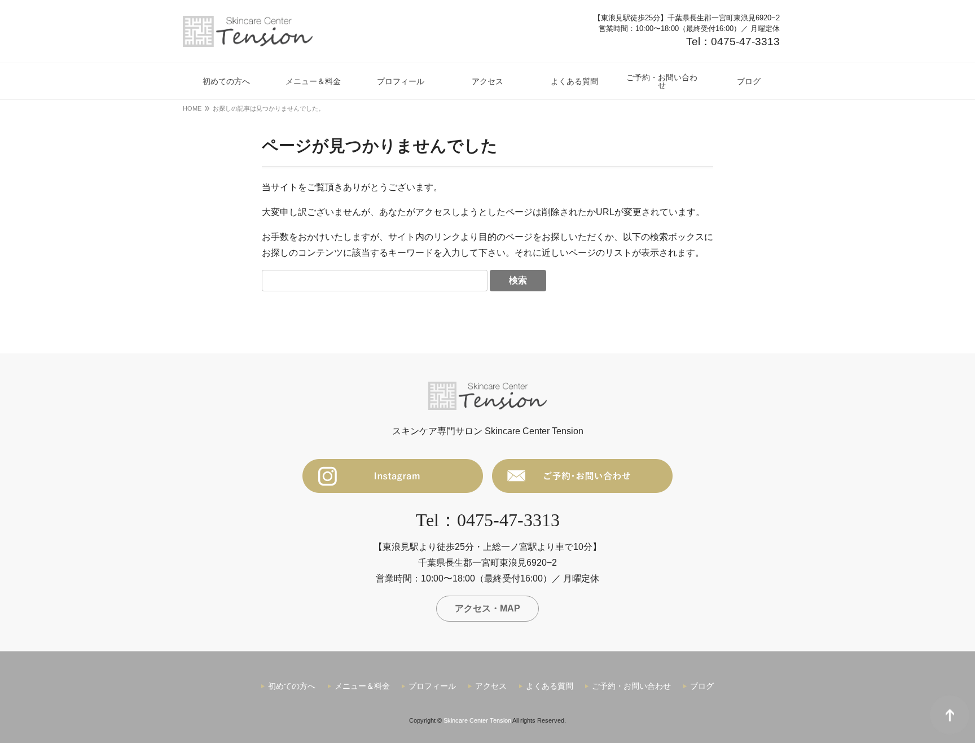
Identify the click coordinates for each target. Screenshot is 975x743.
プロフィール (432, 685)
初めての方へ (291, 685)
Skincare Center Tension (477, 720)
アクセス (491, 685)
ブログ (702, 685)
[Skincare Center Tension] (248, 31)
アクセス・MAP (487, 608)
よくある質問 (549, 685)
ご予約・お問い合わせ (631, 685)
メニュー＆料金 (362, 685)
